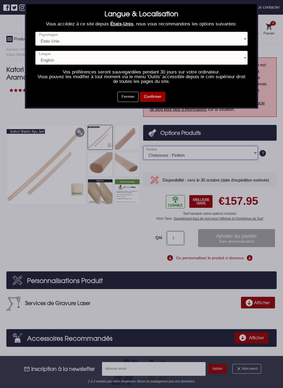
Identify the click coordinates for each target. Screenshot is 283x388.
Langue (45, 54)
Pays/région (48, 35)
